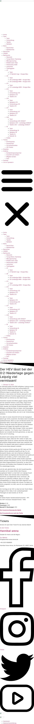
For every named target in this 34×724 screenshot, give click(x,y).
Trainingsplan (10, 68)
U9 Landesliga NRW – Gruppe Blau (19, 79)
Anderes (5, 151)
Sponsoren (6, 51)
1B (7, 126)
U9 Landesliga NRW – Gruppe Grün (19, 81)
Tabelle (8, 42)
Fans (7, 158)
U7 (7, 70)
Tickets (5, 140)
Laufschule (9, 66)
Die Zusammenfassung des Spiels (10, 510)
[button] (17, 197)
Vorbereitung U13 (14, 93)
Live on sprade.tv (8, 162)
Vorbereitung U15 (14, 104)
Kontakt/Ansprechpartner (13, 153)
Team (4, 36)
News (4, 46)
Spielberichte (10, 49)
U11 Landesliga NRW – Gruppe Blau (19, 87)
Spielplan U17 (13, 113)
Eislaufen (6, 149)
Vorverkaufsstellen (11, 145)
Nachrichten (10, 48)
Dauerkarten (10, 143)
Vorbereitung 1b (14, 130)
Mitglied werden (11, 156)
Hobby (8, 138)
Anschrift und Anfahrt (12, 155)
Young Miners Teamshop (13, 59)
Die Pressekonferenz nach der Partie (11, 513)
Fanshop (5, 160)
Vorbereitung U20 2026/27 (17, 121)
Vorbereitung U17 (14, 111)
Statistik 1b (12, 136)
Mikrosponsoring (11, 61)
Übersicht (9, 57)
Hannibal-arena (9, 530)
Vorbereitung (10, 40)
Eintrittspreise (10, 141)
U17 (7, 108)
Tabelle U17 (12, 115)
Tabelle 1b (12, 134)
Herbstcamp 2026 (11, 64)
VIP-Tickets (9, 147)
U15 (7, 98)
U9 (7, 76)
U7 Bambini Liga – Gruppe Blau (18, 74)
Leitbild (5, 53)
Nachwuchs (6, 55)
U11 (7, 83)
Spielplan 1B (13, 132)
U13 (7, 89)
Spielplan (9, 44)
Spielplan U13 (13, 94)
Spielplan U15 (13, 102)
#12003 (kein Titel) (12, 63)
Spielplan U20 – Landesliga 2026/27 (20, 123)
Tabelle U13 (12, 96)
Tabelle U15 (12, 106)
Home (5, 34)
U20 (7, 117)
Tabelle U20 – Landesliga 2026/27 (19, 125)
